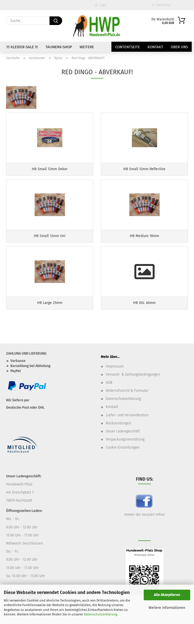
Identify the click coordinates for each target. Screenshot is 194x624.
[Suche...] (56, 20)
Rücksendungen (118, 423)
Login (102, 5)
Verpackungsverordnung (125, 439)
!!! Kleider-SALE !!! (22, 47)
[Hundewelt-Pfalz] (97, 26)
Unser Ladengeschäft (123, 431)
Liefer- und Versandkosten (127, 415)
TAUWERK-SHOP (58, 47)
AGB (109, 382)
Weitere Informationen (167, 608)
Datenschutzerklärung (100, 614)
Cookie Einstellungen (122, 447)
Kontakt (155, 47)
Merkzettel (163, 5)
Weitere (87, 47)
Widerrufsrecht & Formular (127, 390)
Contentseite (127, 47)
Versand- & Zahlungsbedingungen (133, 374)
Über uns (179, 47)
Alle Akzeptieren (167, 595)
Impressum (115, 366)
